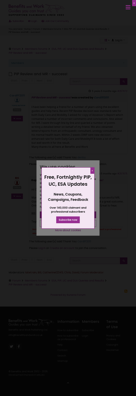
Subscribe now (68, 220)
